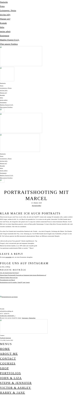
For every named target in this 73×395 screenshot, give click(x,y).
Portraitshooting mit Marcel (7, 280)
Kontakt (3, 23)
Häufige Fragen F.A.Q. (9, 40)
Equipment (4, 35)
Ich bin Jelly (5, 14)
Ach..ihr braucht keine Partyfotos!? (9, 273)
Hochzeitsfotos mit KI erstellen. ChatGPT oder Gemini (15, 282)
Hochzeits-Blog (36, 205)
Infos (2, 27)
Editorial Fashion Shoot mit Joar (9, 277)
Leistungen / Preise (8, 10)
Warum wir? (5, 19)
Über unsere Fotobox (9, 44)
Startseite (4, 2)
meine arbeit (5, 31)
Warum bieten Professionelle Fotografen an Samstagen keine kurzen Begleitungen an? (23, 275)
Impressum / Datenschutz (28, 318)
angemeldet (8, 257)
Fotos (2, 6)
